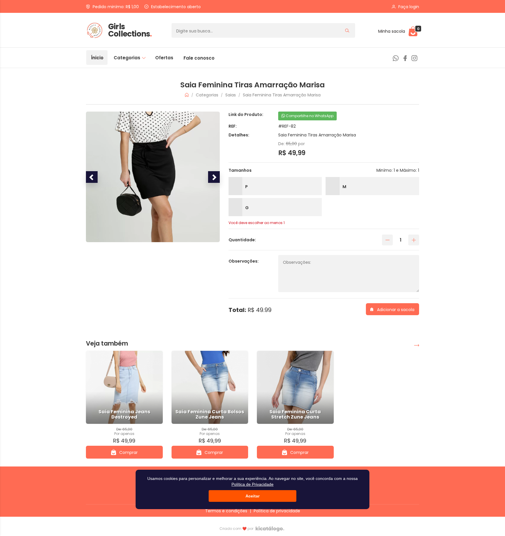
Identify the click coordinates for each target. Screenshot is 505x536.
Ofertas (164, 58)
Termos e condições (226, 511)
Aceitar (252, 496)
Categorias (127, 58)
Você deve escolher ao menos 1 (257, 222)
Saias (231, 95)
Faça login (408, 7)
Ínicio (97, 58)
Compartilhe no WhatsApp (309, 115)
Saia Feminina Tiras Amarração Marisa (282, 95)
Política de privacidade (277, 511)
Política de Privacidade (252, 484)
